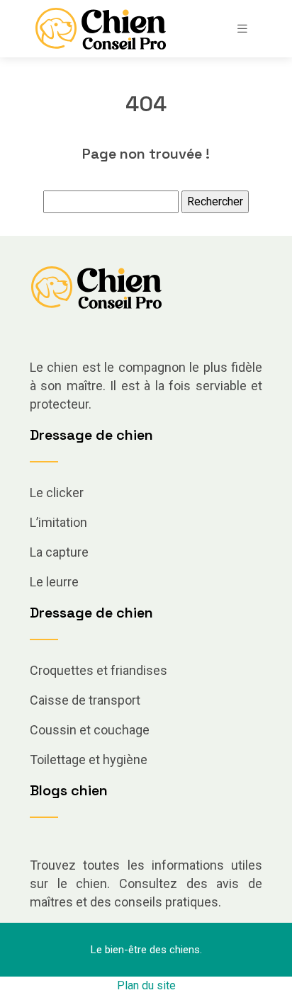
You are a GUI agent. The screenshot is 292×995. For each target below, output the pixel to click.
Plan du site (146, 985)
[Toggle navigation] (242, 28)
